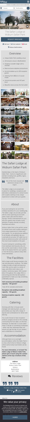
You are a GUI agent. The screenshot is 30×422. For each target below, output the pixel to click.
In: (14, 8)
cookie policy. (23, 412)
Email (25, 44)
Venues (8, 4)
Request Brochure (15, 39)
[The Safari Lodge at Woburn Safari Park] (8, 93)
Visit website (16, 44)
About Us (4, 398)
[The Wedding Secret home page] (3, 2)
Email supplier (21, 390)
